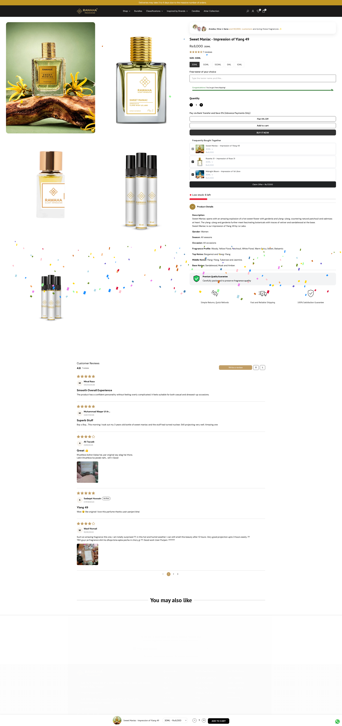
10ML (239, 64)
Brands (166, 703)
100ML (218, 64)
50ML (206, 64)
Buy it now (263, 132)
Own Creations (235, 677)
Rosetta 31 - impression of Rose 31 (220, 158)
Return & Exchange (204, 683)
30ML (194, 64)
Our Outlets (169, 697)
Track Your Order (203, 703)
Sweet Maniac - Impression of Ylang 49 (223, 146)
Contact (167, 693)
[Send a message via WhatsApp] (337, 721)
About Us (167, 683)
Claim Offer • (262, 184)
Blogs (165, 687)
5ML (229, 64)
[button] (196, 52)
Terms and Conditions (205, 677)
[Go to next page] (178, 574)
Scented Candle (235, 687)
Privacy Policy (202, 687)
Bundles (231, 692)
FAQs (197, 697)
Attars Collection (236, 682)
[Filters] (256, 367)
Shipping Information (205, 693)
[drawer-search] (247, 11)
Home (166, 677)
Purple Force (234, 697)
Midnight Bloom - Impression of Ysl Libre (223, 171)
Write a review (236, 367)
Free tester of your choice (203, 71)
